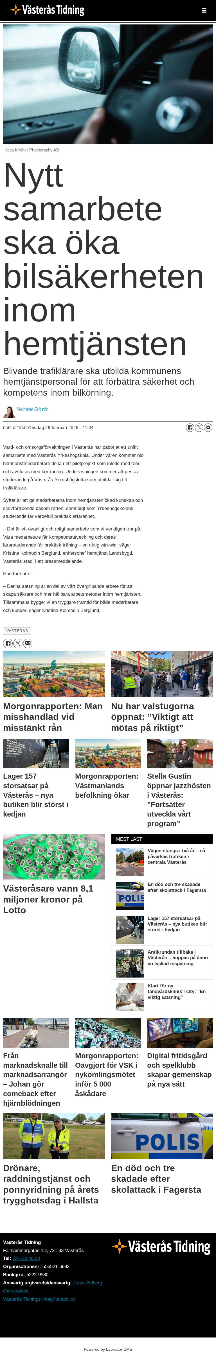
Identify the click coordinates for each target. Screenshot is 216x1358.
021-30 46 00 (26, 1258)
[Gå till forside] (49, 10)
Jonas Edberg (87, 1283)
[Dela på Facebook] (190, 427)
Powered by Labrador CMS (108, 1349)
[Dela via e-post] (208, 427)
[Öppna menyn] (204, 10)
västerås (17, 631)
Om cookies (15, 1291)
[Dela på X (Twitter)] (199, 427)
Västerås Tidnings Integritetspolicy (39, 1299)
